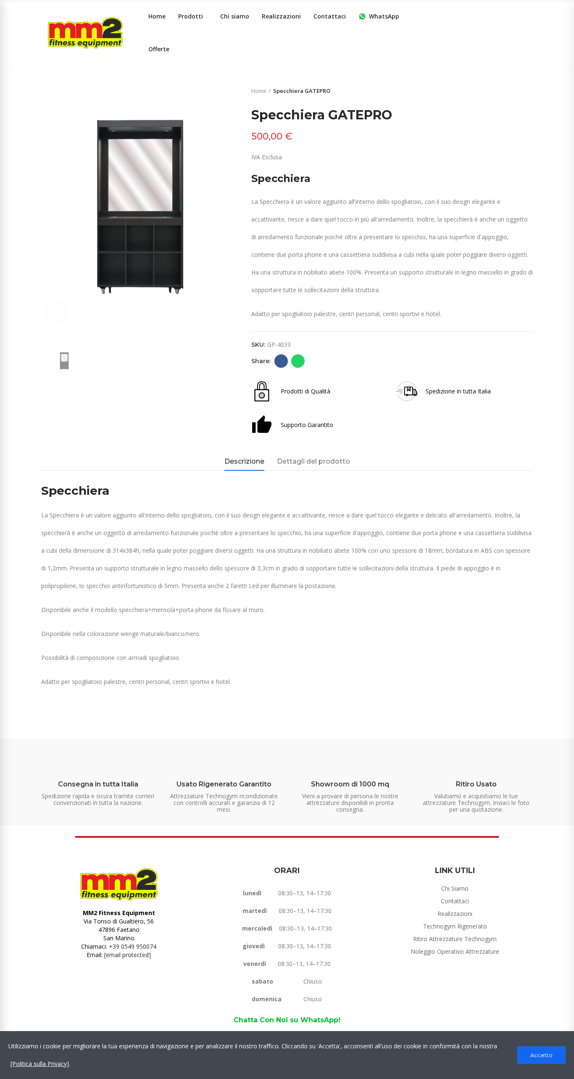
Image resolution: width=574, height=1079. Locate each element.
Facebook (281, 361)
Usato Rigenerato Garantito (223, 784)
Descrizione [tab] (244, 461)
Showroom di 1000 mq (350, 784)
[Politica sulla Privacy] (40, 1064)
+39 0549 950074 (132, 946)
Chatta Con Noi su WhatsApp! (287, 1020)
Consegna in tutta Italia (98, 784)
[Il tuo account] (528, 32)
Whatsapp (298, 361)
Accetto (541, 1055)
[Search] (512, 32)
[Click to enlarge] (56, 312)
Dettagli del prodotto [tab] (313, 461)
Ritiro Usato (476, 784)
